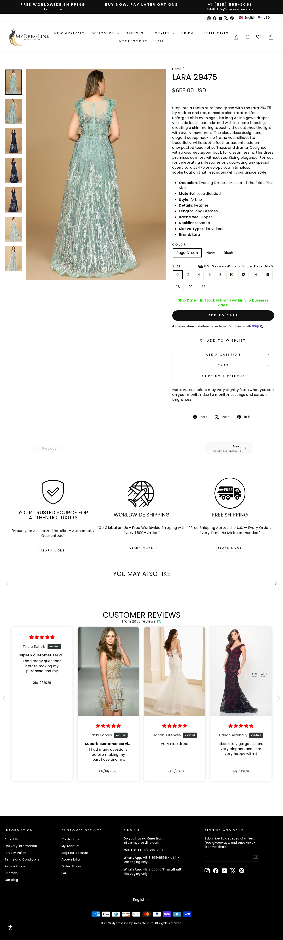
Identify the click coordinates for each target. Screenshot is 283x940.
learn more (53, 550)
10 (231, 274)
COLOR (179, 244)
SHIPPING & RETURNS (223, 376)
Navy (210, 252)
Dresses (135, 33)
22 (203, 286)
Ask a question (223, 354)
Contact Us (70, 839)
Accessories (133, 41)
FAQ (64, 873)
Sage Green (187, 252)
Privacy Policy (15, 853)
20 (190, 286)
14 (255, 274)
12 (243, 274)
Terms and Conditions (22, 859)
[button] (254, 18)
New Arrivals (69, 33)
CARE (223, 365)
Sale (159, 41)
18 (178, 286)
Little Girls (216, 33)
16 (267, 274)
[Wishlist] (259, 37)
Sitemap (11, 873)
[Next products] (276, 584)
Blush (228, 252)
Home (177, 69)
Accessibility (71, 859)
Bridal (189, 33)
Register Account (74, 853)
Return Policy (15, 866)
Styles (163, 33)
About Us (12, 839)
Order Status (71, 866)
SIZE (223, 266)
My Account (70, 846)
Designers (104, 33)
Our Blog (11, 880)
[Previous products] (7, 584)
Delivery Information (21, 846)
